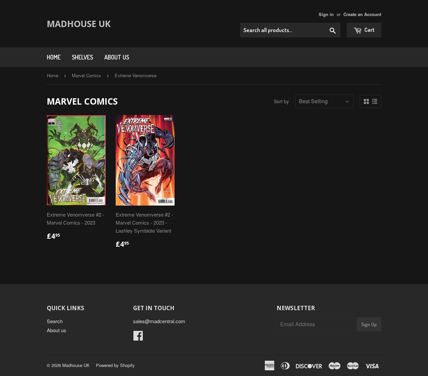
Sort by (281, 101)
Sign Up (369, 324)
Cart (368, 29)
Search (55, 321)
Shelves (82, 57)
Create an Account (362, 14)
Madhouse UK (79, 24)
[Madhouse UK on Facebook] (138, 337)
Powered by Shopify (115, 365)
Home (54, 57)
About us (116, 57)
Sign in (326, 14)
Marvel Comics (86, 75)
